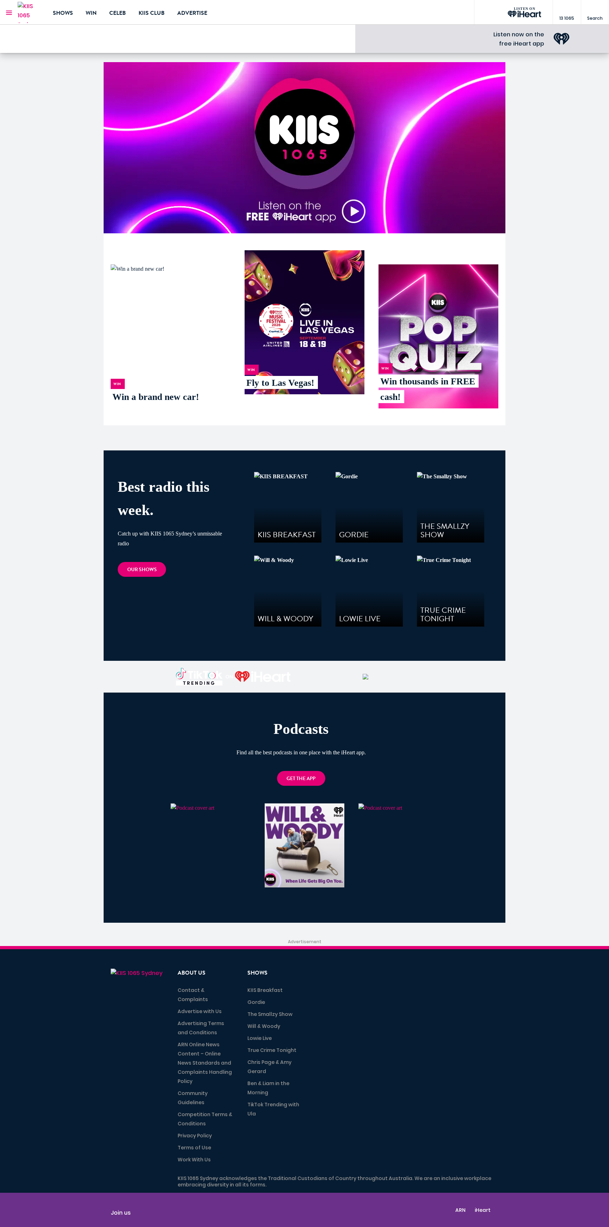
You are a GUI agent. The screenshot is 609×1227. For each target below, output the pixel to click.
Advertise (192, 13)
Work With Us (194, 1159)
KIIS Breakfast (265, 990)
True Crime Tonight (271, 1050)
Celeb (117, 13)
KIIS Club (152, 13)
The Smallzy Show (270, 1014)
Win (91, 13)
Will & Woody (263, 1026)
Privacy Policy (195, 1135)
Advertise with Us (200, 1011)
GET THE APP (301, 778)
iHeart (483, 1210)
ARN (460, 1210)
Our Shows (142, 569)
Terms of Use (194, 1147)
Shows (63, 13)
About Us (191, 973)
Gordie (256, 1002)
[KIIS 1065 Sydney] (30, 12)
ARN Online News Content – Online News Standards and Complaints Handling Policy (205, 1063)
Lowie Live (259, 1038)
